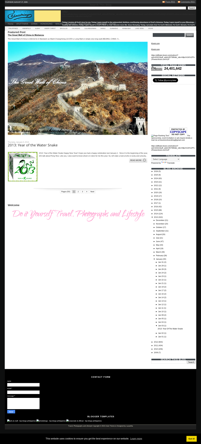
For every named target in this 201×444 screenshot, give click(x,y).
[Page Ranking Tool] (160, 136)
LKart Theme (110, 426)
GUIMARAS (114, 28)
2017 (156, 203)
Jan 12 (161, 304)
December (160, 220)
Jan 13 (161, 301)
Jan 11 (161, 308)
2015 (156, 210)
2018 (156, 200)
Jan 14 (161, 297)
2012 (156, 342)
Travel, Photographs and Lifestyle (80, 426)
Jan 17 (161, 290)
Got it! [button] (191, 439)
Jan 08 (161, 315)
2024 (156, 178)
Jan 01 (161, 337)
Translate (171, 163)
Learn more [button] (136, 438)
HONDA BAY (126, 28)
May (158, 245)
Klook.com (155, 43)
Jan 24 (161, 273)
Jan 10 (161, 312)
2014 (156, 214)
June (158, 241)
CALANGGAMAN (90, 28)
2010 (156, 349)
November (160, 224)
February (160, 256)
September (160, 231)
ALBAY (37, 28)
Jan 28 (161, 269)
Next (92, 192)
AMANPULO (26, 28)
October (159, 227)
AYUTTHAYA (22, 24)
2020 (156, 193)
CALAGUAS (76, 28)
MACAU (59, 24)
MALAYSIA (71, 24)
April (158, 248)
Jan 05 (161, 319)
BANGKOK (102, 24)
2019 (156, 196)
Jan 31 (161, 262)
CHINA (34, 24)
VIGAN (150, 28)
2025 (156, 175)
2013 (156, 217)
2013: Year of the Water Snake (33, 145)
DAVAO (103, 28)
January (159, 259)
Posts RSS (170, 2)
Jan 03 (161, 326)
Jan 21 (161, 283)
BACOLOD (63, 28)
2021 (156, 189)
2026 (156, 171)
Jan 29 (161, 266)
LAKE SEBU (139, 28)
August (159, 234)
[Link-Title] (93, 23)
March (158, 252)
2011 (156, 346)
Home (10, 24)
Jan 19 (161, 287)
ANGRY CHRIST (50, 28)
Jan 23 (161, 276)
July (158, 238)
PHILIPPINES (13, 28)
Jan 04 (161, 322)
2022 (156, 185)
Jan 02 (161, 333)
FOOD (113, 24)
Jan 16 (161, 294)
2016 (156, 207)
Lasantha (129, 426)
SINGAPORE (85, 24)
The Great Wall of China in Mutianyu (26, 35)
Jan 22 (161, 280)
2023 (156, 182)
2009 (156, 353)
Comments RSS (188, 2)
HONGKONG (46, 24)
